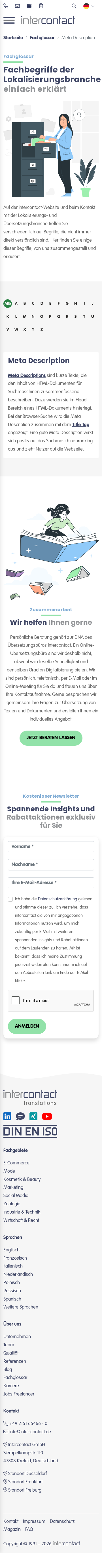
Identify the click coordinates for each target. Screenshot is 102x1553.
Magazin (12, 1529)
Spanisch (12, 1299)
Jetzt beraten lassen (51, 737)
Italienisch (13, 1266)
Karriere (11, 1386)
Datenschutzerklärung (57, 899)
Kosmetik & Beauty (22, 1179)
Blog (7, 1369)
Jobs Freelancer (18, 1394)
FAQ (29, 1529)
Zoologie (11, 1204)
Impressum (34, 1521)
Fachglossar (15, 1377)
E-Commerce (16, 1163)
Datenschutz (62, 1521)
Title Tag (81, 424)
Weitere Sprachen (20, 1307)
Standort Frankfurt (25, 1482)
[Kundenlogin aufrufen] (30, 7)
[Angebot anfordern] (41, 7)
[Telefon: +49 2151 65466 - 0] (5, 7)
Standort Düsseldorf (27, 1473)
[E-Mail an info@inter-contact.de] (17, 7)
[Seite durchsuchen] (74, 7)
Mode (9, 1171)
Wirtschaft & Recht (21, 1220)
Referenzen (14, 1361)
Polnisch (11, 1282)
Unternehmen (17, 1336)
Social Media (15, 1195)
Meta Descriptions (27, 375)
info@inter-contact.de (30, 1432)
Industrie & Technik (21, 1212)
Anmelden (27, 1026)
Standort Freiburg (24, 1490)
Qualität (10, 1353)
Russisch (12, 1291)
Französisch (15, 1258)
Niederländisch (18, 1274)
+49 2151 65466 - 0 (27, 1423)
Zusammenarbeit (51, 609)
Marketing (13, 1187)
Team (8, 1345)
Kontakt (10, 1521)
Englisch (11, 1250)
